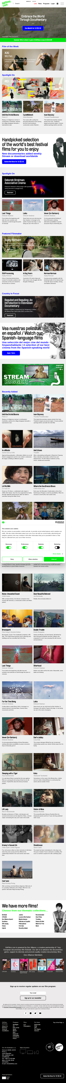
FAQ (35, 1026)
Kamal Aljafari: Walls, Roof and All (10, 36)
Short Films (39, 917)
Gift (35, 1027)
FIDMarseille (41, 971)
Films (40, 3)
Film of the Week (10, 46)
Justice (21, 915)
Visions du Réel (40, 921)
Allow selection (33, 559)
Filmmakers (27, 1026)
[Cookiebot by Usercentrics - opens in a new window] (56, 522)
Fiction (4, 926)
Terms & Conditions (5, 1029)
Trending (38, 919)
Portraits (21, 926)
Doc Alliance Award (7, 919)
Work (37, 926)
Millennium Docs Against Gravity (24, 972)
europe (34, 1)
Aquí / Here (11, 353)
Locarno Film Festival (24, 917)
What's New (15, 1031)
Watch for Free (40, 923)
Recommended (40, 915)
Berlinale (4, 915)
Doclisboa (4, 921)
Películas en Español (24, 921)
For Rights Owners (37, 1029)
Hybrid (4, 928)
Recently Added (10, 392)
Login (53, 3)
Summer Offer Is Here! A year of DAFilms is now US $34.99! (33, 40)
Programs (46, 3)
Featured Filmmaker (12, 233)
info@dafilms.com (11, 1063)
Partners (4, 1027)
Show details (57, 554)
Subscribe (37, 1024)
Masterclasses (23, 919)
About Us (5, 1026)
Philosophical (22, 923)
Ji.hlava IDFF (50, 971)
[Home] (6, 3)
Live (35, 3)
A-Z (25, 1024)
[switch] (24, 547)
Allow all (53, 559)
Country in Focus (10, 293)
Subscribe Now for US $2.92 (14, 162)
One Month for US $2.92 (33, 28)
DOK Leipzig (5, 923)
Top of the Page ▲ (58, 1022)
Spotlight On (8, 75)
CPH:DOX (4, 917)
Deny (12, 559)
